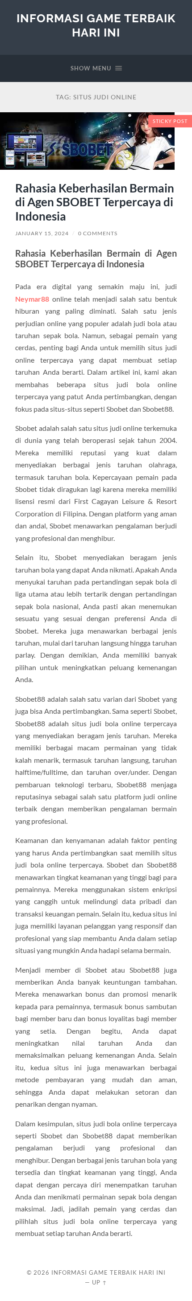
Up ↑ (99, 1282)
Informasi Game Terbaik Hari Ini (96, 25)
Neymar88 (32, 299)
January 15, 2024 (42, 233)
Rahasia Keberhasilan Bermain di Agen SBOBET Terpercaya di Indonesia (94, 202)
